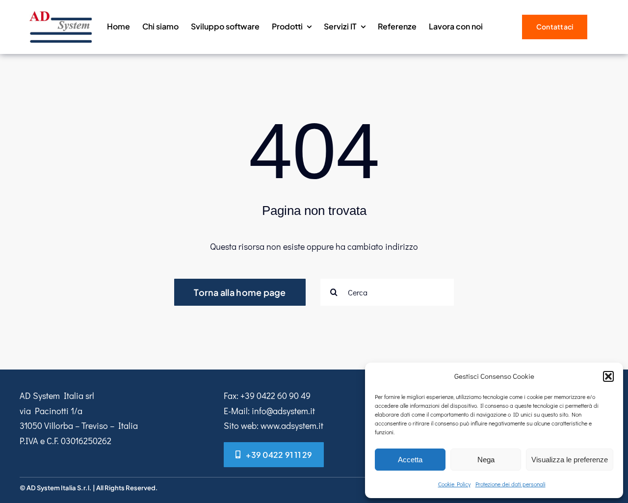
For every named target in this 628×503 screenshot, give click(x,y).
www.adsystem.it (292, 425)
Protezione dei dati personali (510, 484)
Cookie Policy (454, 484)
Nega (486, 459)
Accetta (410, 459)
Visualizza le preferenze (569, 459)
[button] (608, 376)
